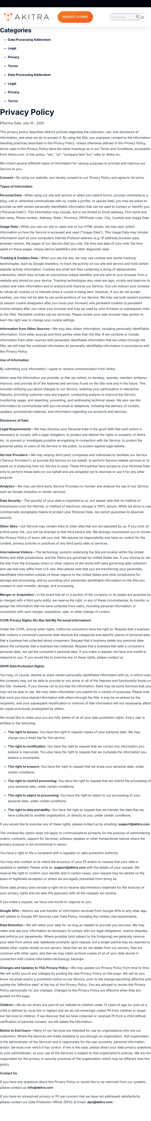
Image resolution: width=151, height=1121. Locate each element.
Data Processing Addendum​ (29, 40)
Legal (12, 48)
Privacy (13, 57)
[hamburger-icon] (142, 17)
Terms (13, 66)
